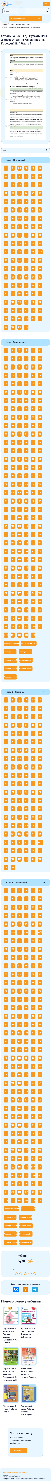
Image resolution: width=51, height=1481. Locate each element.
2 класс (11, 24)
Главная (4, 24)
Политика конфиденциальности (14, 1472)
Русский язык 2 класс (23, 24)
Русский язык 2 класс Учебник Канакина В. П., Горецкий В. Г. (22, 27)
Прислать (18, 1450)
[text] (34, 1273)
